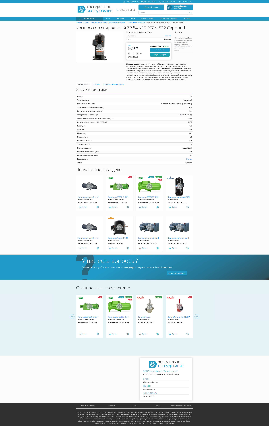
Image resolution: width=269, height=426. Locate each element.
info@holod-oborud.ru (168, 1)
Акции (133, 18)
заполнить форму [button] (177, 273)
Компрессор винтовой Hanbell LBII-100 (178, 238)
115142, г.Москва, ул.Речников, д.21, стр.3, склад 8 (141, 1)
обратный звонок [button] (151, 7)
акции (158, 406)
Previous (72, 316)
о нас (134, 406)
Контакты (187, 18)
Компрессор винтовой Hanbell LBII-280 (148, 238)
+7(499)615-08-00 (127, 10)
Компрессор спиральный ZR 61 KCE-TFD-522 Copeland (179, 197)
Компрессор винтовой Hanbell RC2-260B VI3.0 (88, 197)
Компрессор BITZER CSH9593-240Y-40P (148, 197)
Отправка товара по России (168, 18)
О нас (108, 18)
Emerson (168, 36)
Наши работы (120, 18)
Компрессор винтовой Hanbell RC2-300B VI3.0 (88, 238)
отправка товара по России (181, 406)
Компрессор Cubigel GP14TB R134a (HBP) (118, 238)
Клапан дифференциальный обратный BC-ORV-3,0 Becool (182, 317)
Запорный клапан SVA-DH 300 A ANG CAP (154, 317)
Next (197, 316)
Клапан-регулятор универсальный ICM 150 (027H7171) (121, 317)
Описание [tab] (96, 84)
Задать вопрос (160, 54)
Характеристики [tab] (83, 84)
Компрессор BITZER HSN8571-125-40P (118, 197)
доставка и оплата (147, 18)
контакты (111, 406)
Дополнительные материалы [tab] (114, 84)
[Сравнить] (102, 334)
